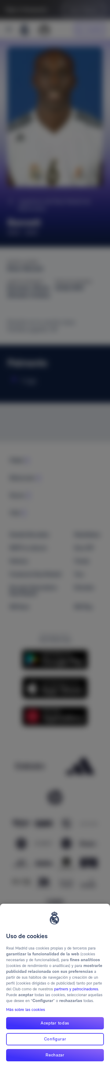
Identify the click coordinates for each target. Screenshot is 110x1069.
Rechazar (55, 1054)
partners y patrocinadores (76, 989)
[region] (55, 986)
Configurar (55, 1038)
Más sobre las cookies (25, 1009)
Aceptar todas (55, 1022)
